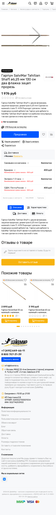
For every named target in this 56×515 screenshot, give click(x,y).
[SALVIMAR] (49, 77)
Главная (4, 9)
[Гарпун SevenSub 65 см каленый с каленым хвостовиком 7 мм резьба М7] (42, 291)
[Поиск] (30, 3)
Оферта (5, 415)
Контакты (5, 449)
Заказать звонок (11, 359)
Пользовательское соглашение (15, 419)
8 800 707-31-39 (11, 354)
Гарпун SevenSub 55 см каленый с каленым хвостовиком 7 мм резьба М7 (13, 311)
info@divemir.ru (11, 366)
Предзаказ (20, 134)
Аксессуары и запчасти (29, 9)
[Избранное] (43, 134)
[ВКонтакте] (4, 479)
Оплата (39, 213)
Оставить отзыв (28, 262)
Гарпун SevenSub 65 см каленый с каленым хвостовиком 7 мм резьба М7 (40, 311)
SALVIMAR (30, 198)
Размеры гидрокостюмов (12, 442)
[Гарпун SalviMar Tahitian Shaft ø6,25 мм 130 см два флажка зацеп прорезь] (28, 40)
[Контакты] (35, 3)
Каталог (14, 9)
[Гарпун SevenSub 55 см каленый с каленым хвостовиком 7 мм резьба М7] (14, 291)
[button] (18, 326)
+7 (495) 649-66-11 (13, 350)
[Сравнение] (51, 134)
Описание (17, 207)
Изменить (18, 156)
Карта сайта (33, 497)
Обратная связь (8, 430)
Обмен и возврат (9, 423)
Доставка (22, 213)
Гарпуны (45, 9)
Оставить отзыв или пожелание (16, 446)
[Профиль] (40, 3)
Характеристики (38, 207)
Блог (3, 426)
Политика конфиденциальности (16, 411)
